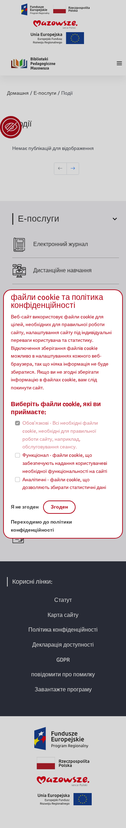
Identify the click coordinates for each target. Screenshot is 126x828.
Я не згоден (25, 507)
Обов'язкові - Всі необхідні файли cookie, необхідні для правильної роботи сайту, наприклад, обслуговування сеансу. (60, 435)
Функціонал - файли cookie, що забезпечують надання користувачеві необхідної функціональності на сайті (64, 463)
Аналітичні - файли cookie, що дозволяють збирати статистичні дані (64, 484)
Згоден (59, 507)
